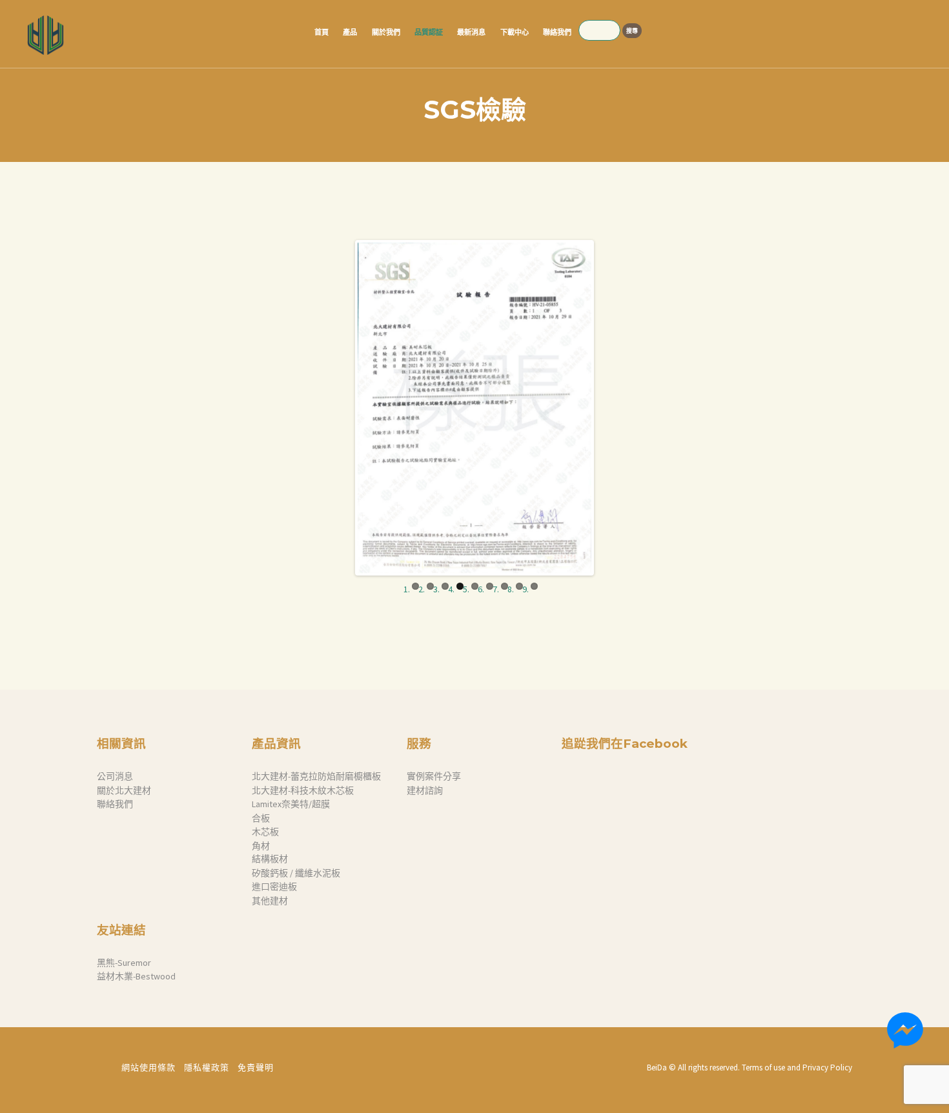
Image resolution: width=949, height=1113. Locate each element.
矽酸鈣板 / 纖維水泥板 (296, 873)
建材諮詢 (425, 790)
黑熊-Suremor (124, 962)
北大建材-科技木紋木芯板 (303, 790)
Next (611, 408)
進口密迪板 (274, 886)
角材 (261, 846)
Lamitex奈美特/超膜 (291, 804)
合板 (261, 818)
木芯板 (265, 831)
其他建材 (270, 901)
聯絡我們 (115, 804)
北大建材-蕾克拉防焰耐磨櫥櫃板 (316, 776)
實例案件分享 (434, 776)
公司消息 (115, 776)
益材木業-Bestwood (136, 976)
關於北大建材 (124, 790)
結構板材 (270, 859)
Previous (338, 408)
